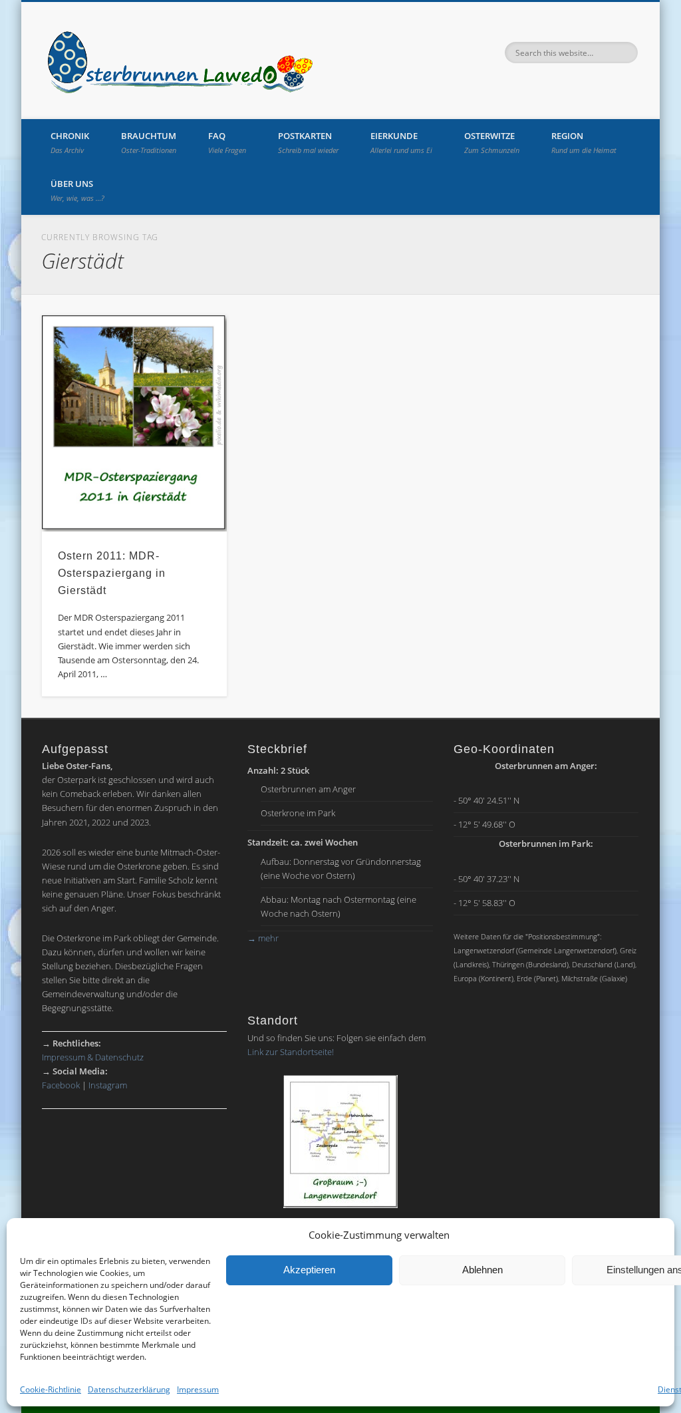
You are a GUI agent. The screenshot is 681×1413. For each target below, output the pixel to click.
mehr (263, 938)
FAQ (227, 142)
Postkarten (308, 142)
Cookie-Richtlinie (50, 1389)
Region (583, 142)
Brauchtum (148, 142)
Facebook (61, 1085)
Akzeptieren (309, 1269)
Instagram (107, 1085)
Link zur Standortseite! (290, 1052)
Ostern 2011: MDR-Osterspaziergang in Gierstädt (112, 573)
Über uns (77, 190)
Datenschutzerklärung (129, 1389)
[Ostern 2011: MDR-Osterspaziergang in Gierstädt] (134, 423)
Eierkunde (401, 142)
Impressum (198, 1389)
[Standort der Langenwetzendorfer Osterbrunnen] (340, 1141)
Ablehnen (482, 1269)
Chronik (70, 142)
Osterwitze (491, 142)
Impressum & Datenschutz (93, 1057)
